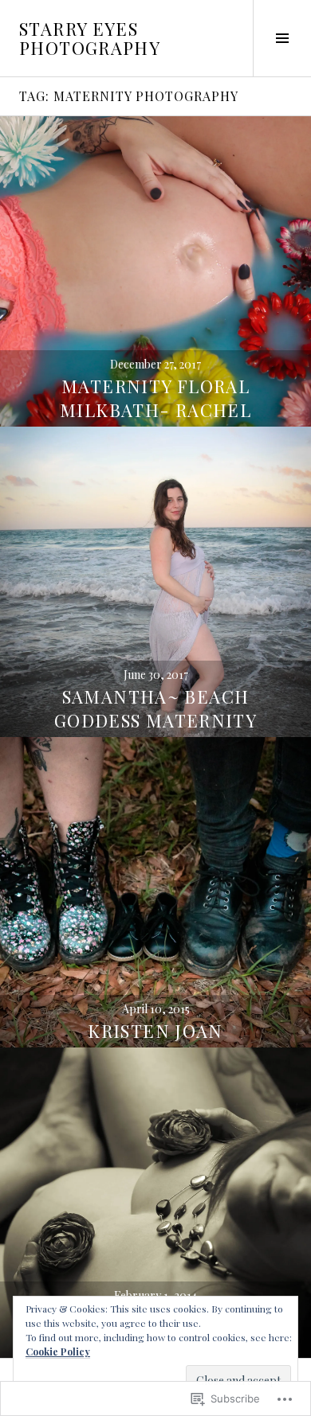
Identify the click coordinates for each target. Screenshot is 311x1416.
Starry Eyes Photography (89, 38)
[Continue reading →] (155, 271)
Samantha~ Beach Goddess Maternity (155, 708)
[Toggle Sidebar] (282, 38)
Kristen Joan (155, 1031)
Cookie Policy (58, 1351)
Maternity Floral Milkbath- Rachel (155, 398)
